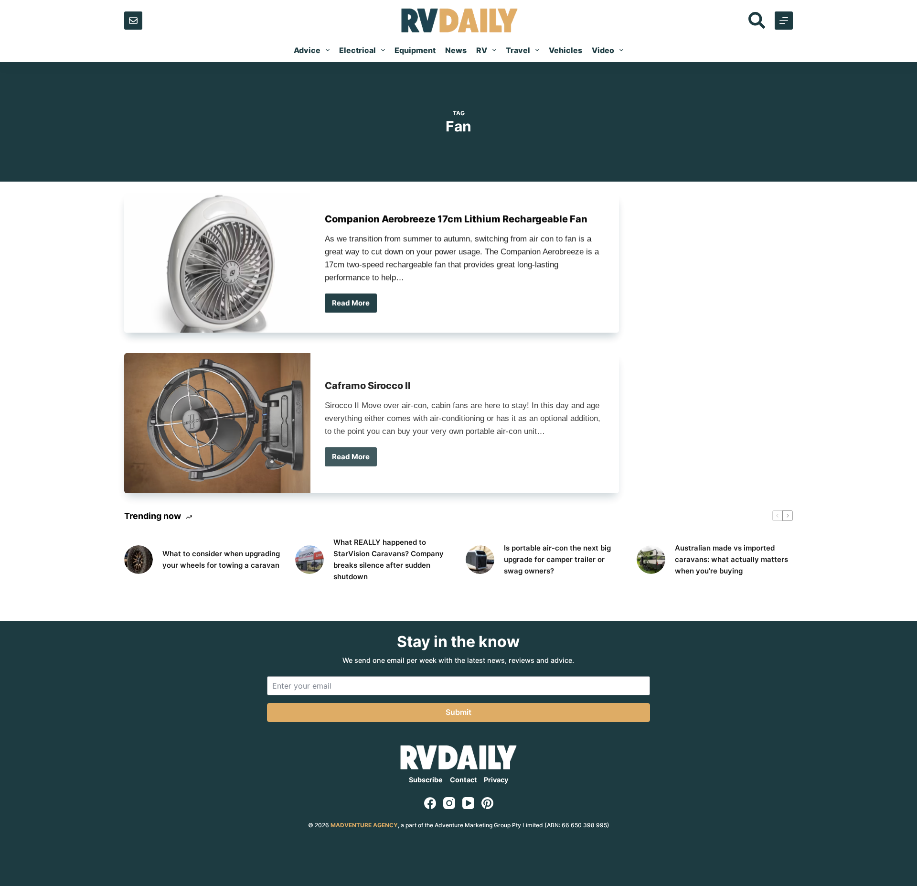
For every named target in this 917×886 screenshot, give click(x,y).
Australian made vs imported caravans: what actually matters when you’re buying (731, 559)
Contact (463, 780)
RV (481, 50)
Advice (307, 50)
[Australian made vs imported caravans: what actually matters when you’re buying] (651, 559)
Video (603, 50)
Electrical (357, 50)
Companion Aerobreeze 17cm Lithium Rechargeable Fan (456, 217)
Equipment (415, 50)
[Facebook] (430, 803)
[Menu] (784, 20)
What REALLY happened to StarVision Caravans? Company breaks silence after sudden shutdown (388, 559)
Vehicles (565, 50)
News (456, 50)
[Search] (756, 20)
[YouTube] (468, 803)
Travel (518, 50)
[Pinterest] (487, 803)
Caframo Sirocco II (368, 378)
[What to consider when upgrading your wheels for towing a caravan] (138, 559)
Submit (458, 712)
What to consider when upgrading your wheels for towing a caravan (221, 559)
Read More (354, 304)
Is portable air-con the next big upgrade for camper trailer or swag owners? (557, 559)
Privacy (496, 780)
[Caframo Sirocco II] (217, 416)
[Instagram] (449, 803)
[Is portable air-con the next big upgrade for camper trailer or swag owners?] (480, 559)
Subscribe (426, 780)
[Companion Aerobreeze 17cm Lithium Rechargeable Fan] (217, 261)
